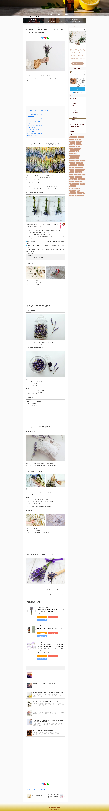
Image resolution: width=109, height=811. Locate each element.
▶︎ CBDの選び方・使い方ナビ (75, 100)
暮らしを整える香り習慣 (74, 188)
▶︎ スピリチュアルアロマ (74, 126)
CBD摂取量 (72, 144)
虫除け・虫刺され (80, 193)
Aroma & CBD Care (54, 807)
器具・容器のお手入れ (74, 112)
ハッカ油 (71, 169)
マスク (71, 174)
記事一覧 (59, 14)
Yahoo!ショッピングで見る (42, 619)
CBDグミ (71, 139)
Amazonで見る (42, 616)
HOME (41, 14)
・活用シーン (31, 116)
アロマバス (83, 160)
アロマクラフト (29, 788)
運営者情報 (52, 804)
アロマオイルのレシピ (74, 151)
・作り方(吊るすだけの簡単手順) (35, 114)
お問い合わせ (50, 14)
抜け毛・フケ (72, 186)
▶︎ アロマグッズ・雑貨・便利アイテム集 (77, 124)
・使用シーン (31, 123)
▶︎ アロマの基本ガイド (74, 103)
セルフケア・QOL (79, 167)
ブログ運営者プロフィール (77, 63)
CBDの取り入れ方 (73, 137)
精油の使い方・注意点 (74, 105)
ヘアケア (71, 172)
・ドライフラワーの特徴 (33, 112)
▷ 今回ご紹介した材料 (32, 135)
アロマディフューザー (74, 158)
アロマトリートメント (74, 160)
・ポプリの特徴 (31, 120)
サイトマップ (65, 804)
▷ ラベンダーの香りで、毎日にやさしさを (36, 133)
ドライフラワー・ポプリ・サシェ (32, 789)
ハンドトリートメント (80, 169)
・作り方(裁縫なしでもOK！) (34, 129)
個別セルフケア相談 (68, 14)
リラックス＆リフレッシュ (42, 789)
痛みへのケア (72, 193)
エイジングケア (79, 162)
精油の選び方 (73, 119)
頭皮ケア (71, 195)
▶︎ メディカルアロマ (73, 114)
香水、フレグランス (79, 195)
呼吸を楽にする (82, 179)
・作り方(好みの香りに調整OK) (34, 121)
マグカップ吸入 (78, 172)
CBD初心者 (72, 141)
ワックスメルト (78, 176)
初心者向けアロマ (73, 179)
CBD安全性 (79, 141)
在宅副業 (71, 181)
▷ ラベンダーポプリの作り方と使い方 (35, 118)
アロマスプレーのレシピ (74, 155)
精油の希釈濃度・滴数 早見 (75, 107)
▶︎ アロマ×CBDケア (73, 98)
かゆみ (78, 146)
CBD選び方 (72, 146)
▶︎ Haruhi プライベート (74, 131)
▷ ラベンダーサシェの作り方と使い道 (35, 125)
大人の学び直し (78, 181)
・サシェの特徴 (31, 127)
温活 (78, 190)
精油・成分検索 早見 (74, 117)
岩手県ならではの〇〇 (74, 183)
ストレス (71, 167)
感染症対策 (83, 183)
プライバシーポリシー (58, 804)
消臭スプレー (72, 190)
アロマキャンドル (73, 153)
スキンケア (81, 165)
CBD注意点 (79, 144)
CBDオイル (81, 137)
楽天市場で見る (53, 616)
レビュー (71, 176)
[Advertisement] (45, 96)
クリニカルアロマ (73, 165)
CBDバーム (78, 139)
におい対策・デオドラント (75, 148)
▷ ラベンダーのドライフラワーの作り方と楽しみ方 (38, 110)
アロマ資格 (72, 162)
